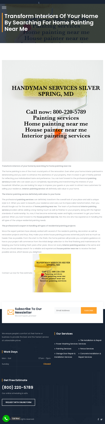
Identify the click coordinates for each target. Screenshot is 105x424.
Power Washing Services (67, 343)
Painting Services (63, 348)
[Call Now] (6, 418)
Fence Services (87, 348)
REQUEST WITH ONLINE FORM (18, 402)
